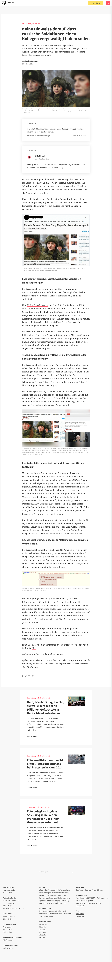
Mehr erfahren (8, 948)
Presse (78, 911)
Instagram (43, 924)
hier (101, 890)
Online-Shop (7, 932)
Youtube (42, 929)
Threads (42, 935)
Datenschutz (80, 916)
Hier (40, 911)
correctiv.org (8, 3)
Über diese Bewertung (42, 159)
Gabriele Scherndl (31, 61)
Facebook (42, 932)
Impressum (80, 914)
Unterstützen (95, 3)
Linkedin (42, 927)
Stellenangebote (61, 903)
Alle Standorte (8, 940)
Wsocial (42, 937)
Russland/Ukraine (31, 23)
